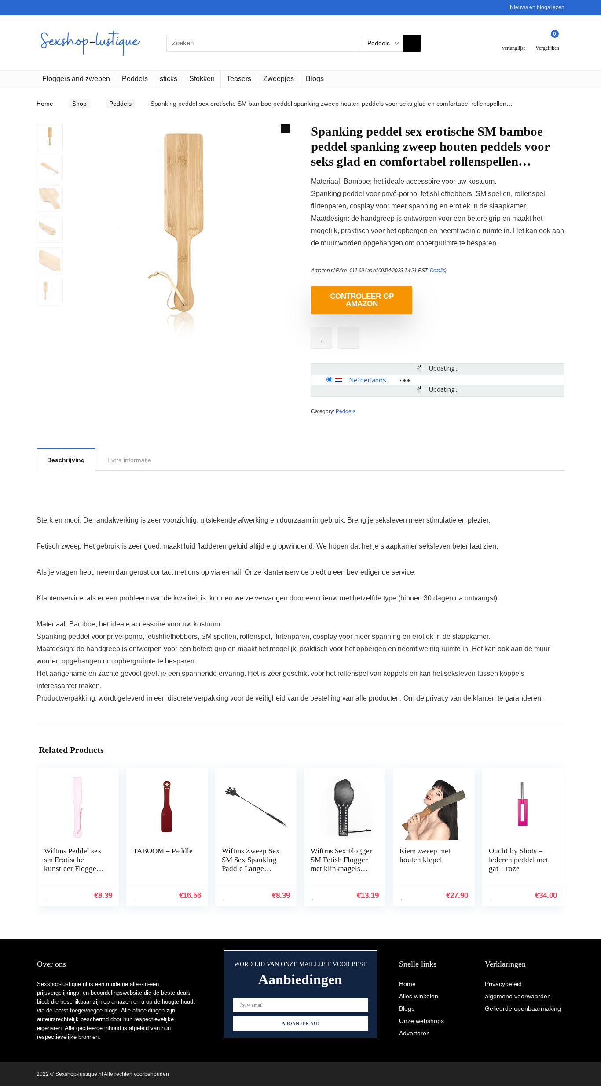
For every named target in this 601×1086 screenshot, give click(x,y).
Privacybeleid (503, 983)
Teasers (239, 78)
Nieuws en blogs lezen (537, 7)
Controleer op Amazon (362, 300)
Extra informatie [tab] (129, 459)
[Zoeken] (412, 43)
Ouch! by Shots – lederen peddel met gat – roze (518, 860)
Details (437, 270)
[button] (285, 128)
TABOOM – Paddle (163, 851)
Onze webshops (421, 1020)
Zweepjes (278, 78)
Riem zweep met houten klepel (425, 855)
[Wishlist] (513, 39)
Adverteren (414, 1033)
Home (45, 103)
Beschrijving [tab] (66, 459)
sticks (168, 78)
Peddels (135, 78)
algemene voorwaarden (518, 996)
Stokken (202, 78)
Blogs (315, 78)
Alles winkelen (418, 996)
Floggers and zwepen (76, 78)
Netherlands (367, 379)
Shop (79, 103)
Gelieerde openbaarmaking (523, 1008)
